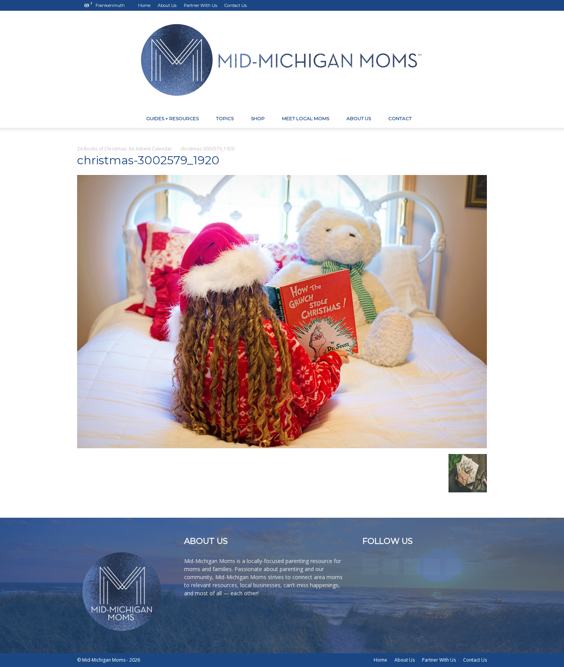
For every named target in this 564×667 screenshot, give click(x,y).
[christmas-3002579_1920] (282, 446)
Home (144, 5)
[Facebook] (430, 5)
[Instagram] (443, 5)
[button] (477, 119)
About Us (167, 5)
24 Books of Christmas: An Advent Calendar (124, 148)
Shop (258, 118)
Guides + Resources (172, 118)
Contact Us (235, 5)
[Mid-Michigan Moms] (282, 60)
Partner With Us (200, 5)
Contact (400, 118)
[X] (468, 5)
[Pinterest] (456, 5)
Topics (225, 118)
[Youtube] (481, 5)
